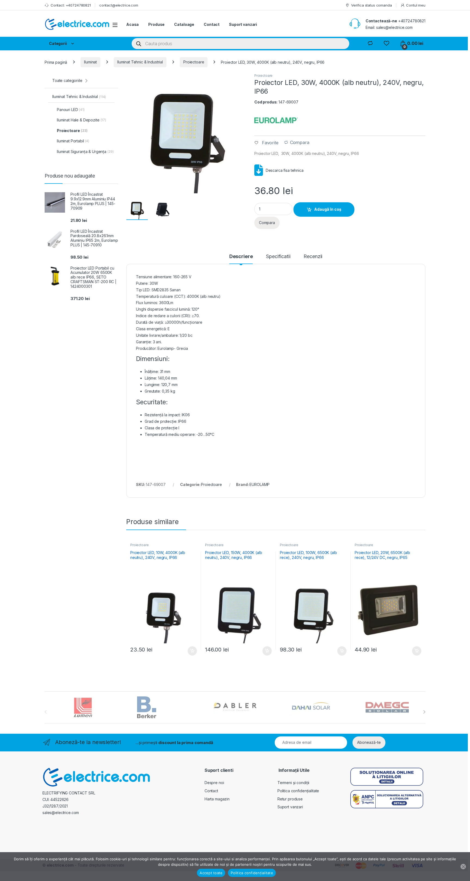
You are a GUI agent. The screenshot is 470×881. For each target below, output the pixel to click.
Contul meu (415, 5)
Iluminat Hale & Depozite (81, 120)
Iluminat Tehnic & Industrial (140, 62)
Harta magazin (217, 799)
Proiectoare (193, 62)
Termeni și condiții (293, 782)
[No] (463, 866)
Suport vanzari (243, 24)
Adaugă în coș (327, 209)
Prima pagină (56, 62)
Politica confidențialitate (298, 790)
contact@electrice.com (118, 5)
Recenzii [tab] (313, 256)
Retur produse (290, 799)
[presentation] (424, 712)
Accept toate (211, 873)
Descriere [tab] (241, 256)
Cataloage (184, 24)
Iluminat (90, 62)
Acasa (132, 24)
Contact (211, 24)
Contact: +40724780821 (71, 5)
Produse (156, 24)
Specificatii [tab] (278, 256)
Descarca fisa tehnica (285, 170)
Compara (300, 142)
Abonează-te (369, 742)
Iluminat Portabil (73, 141)
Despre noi (214, 782)
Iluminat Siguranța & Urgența (85, 151)
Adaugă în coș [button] (190, 651)
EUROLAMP (259, 484)
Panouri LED (71, 109)
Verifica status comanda (371, 5)
